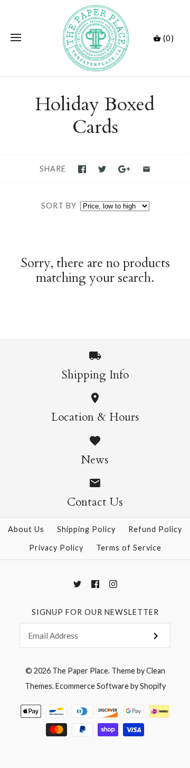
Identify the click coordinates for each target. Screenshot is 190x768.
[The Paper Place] (95, 38)
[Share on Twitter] (102, 169)
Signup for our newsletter (95, 612)
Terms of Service (129, 547)
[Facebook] (95, 584)
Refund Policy (155, 529)
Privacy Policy (56, 547)
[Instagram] (113, 584)
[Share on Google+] (124, 169)
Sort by (59, 205)
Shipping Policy (86, 529)
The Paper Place (80, 670)
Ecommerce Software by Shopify (110, 685)
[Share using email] (146, 169)
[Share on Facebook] (82, 169)
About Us (26, 529)
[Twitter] (77, 584)
